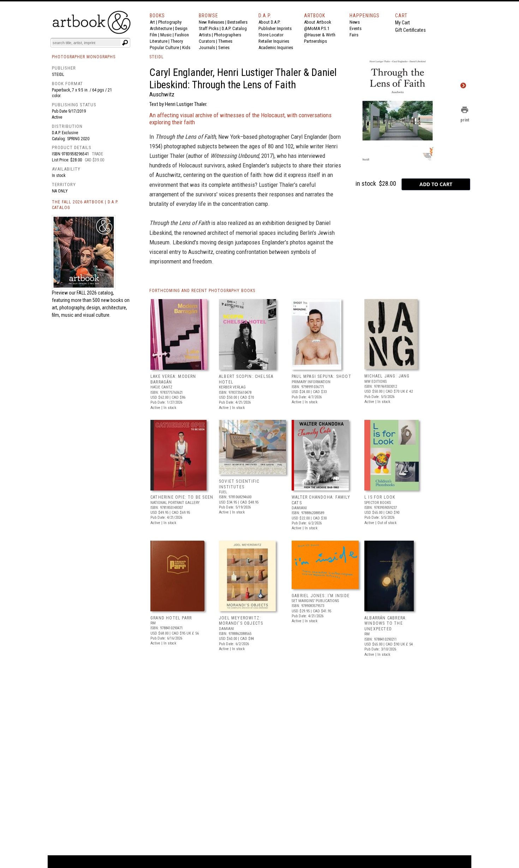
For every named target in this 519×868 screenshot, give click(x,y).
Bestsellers (237, 22)
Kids (186, 47)
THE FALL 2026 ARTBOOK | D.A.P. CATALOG (85, 205)
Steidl (58, 74)
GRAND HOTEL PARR (171, 618)
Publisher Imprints (275, 28)
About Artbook (317, 22)
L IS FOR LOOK (379, 497)
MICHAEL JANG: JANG (387, 376)
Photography (169, 22)
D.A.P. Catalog (234, 28)
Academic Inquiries (275, 47)
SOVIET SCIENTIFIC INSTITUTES (239, 484)
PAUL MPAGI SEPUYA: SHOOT (321, 376)
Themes (225, 41)
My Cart (402, 22)
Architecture (161, 28)
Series (223, 47)
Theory (177, 41)
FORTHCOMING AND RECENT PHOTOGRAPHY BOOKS (202, 290)
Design (181, 28)
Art (152, 22)
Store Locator (271, 34)
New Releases (211, 22)
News (355, 22)
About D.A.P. (269, 22)
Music (166, 34)
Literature (158, 41)
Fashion (182, 34)
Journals (207, 47)
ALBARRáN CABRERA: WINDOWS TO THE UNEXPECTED (385, 623)
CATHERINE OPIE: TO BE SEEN (181, 497)
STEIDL (156, 56)
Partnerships (315, 41)
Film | (155, 34)
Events (356, 28)
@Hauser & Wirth (319, 34)
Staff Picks (209, 28)
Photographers (227, 34)
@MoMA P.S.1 (316, 28)
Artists (205, 34)
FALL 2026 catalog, (95, 293)
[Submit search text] (125, 42)
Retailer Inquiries (273, 41)
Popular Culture (164, 47)
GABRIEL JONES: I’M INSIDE (321, 595)
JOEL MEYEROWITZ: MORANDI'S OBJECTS (241, 621)
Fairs (354, 34)
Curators (207, 41)
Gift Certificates (410, 30)
